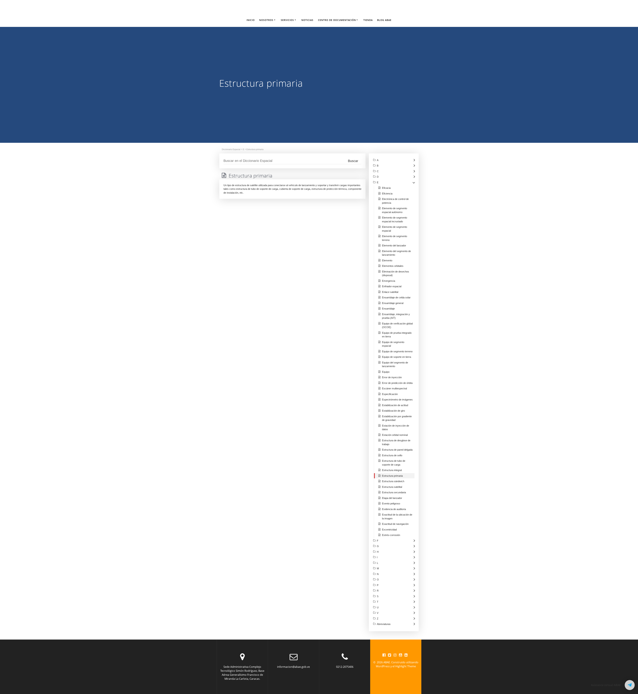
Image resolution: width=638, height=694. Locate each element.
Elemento (387, 260)
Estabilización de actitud (395, 405)
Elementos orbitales (392, 265)
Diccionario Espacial (231, 149)
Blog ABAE (384, 20)
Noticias (307, 20)
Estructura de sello (392, 455)
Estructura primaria (255, 149)
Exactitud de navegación (395, 523)
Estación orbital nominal (395, 435)
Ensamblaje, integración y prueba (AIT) (396, 316)
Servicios (287, 20)
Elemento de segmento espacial (394, 228)
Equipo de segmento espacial (393, 344)
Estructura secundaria (394, 492)
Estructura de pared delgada (397, 449)
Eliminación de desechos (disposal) (395, 273)
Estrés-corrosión (391, 535)
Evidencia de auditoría (394, 509)
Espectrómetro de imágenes (397, 399)
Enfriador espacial (391, 286)
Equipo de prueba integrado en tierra (397, 334)
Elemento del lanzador (394, 245)
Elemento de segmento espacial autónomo (394, 210)
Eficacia (386, 187)
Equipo (385, 371)
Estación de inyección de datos (395, 427)
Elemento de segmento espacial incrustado (394, 219)
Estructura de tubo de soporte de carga (393, 462)
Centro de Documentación (337, 20)
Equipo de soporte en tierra (396, 356)
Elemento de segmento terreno (394, 238)
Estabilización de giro (393, 410)
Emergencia (388, 280)
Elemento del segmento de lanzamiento (396, 253)
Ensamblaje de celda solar (396, 297)
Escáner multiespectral (394, 388)
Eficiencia (387, 193)
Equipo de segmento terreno (397, 351)
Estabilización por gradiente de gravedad (397, 418)
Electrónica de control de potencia (395, 201)
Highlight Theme (405, 666)
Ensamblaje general (392, 303)
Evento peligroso (391, 503)
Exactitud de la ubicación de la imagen (397, 516)
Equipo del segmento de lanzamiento (395, 364)
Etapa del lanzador (392, 498)
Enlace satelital (390, 292)
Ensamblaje (388, 308)
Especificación (390, 394)
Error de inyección (392, 377)
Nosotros (266, 20)
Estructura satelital (392, 486)
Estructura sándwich (393, 481)
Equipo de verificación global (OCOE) (397, 325)
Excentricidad (389, 529)
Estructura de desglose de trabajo (396, 442)
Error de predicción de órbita (397, 383)
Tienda (368, 20)
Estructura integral (392, 470)
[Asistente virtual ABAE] (630, 685)
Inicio (251, 20)
